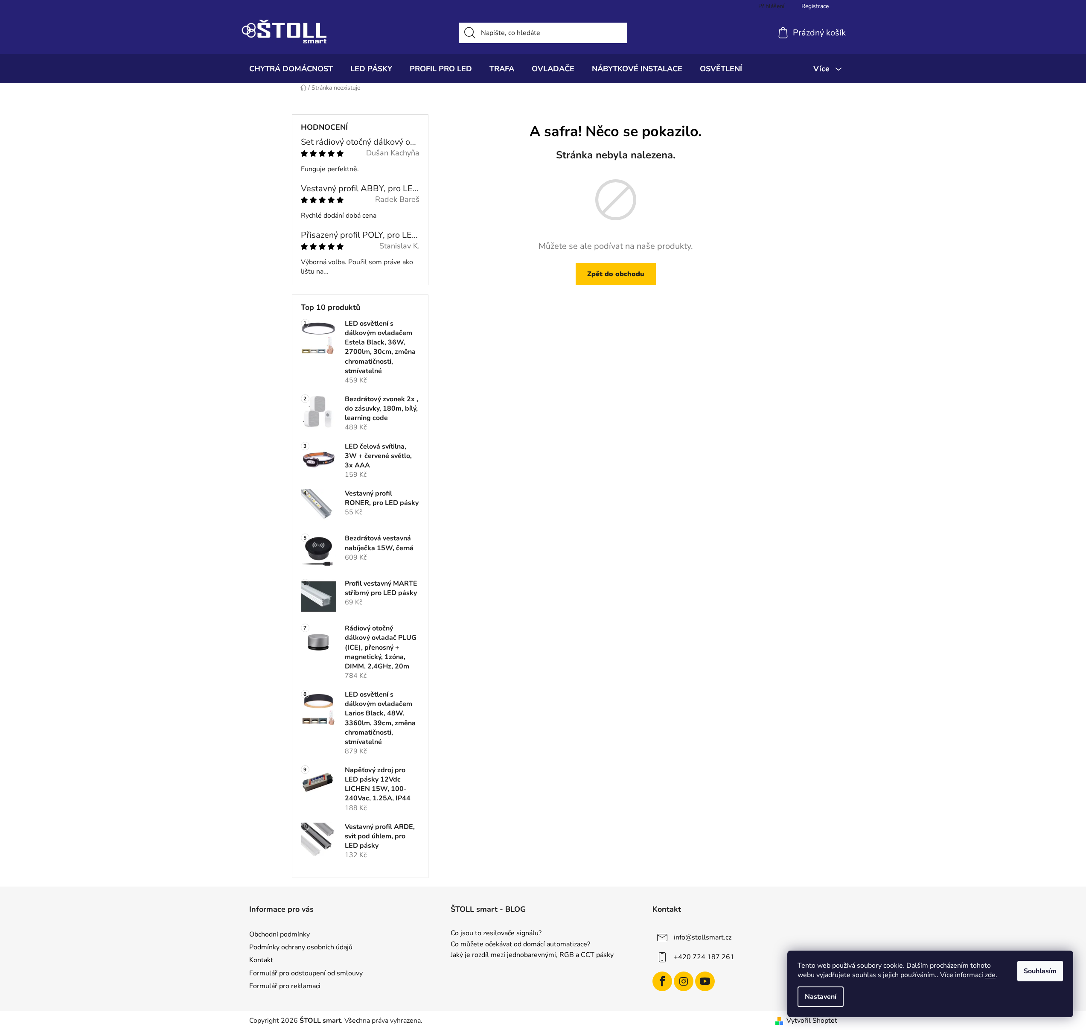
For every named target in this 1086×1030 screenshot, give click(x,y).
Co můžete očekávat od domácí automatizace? (520, 944)
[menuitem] (291, 68)
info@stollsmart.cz (702, 937)
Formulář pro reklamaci (284, 986)
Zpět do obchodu (615, 274)
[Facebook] (662, 981)
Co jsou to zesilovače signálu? (496, 933)
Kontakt (261, 960)
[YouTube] (705, 981)
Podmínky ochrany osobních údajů (300, 947)
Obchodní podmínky (279, 934)
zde (990, 975)
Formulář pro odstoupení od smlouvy (306, 973)
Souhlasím (1040, 971)
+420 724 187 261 (704, 957)
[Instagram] (683, 981)
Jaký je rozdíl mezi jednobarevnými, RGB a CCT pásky (532, 955)
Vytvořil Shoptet (811, 1020)
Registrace (815, 6)
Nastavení (820, 996)
